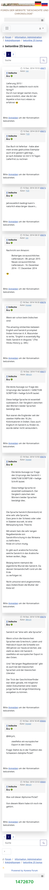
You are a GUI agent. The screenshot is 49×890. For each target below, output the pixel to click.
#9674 (43, 235)
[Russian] (44, 3)
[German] (38, 3)
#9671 (43, 68)
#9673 (43, 188)
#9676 (43, 302)
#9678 (43, 457)
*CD (28, 134)
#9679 (43, 617)
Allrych (29, 374)
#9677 (43, 372)
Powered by (17, 870)
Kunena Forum (31, 870)
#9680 (43, 721)
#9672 (43, 131)
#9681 (43, 782)
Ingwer (28, 305)
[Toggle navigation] (7, 28)
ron (27, 71)
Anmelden (13, 117)
